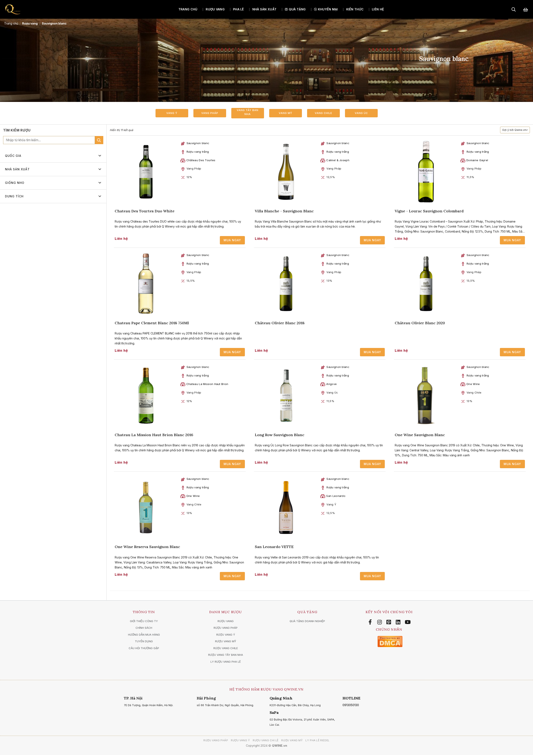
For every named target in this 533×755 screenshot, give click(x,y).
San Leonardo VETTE (274, 546)
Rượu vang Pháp (215, 740)
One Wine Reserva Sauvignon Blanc (147, 546)
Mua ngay (232, 240)
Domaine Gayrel (477, 160)
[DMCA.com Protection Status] (389, 641)
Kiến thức (355, 9)
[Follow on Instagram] (380, 622)
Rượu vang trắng (198, 151)
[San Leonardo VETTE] (286, 507)
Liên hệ (378, 9)
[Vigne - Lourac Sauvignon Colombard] (426, 172)
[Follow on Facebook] (371, 622)
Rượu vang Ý (240, 740)
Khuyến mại (327, 9)
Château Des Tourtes (200, 160)
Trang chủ (188, 9)
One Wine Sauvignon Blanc (420, 434)
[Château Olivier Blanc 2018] (286, 283)
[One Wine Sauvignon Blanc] (426, 395)
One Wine (473, 384)
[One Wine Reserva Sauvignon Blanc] (146, 507)
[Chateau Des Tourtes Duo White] (146, 172)
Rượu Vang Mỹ (292, 740)
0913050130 (350, 705)
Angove (331, 384)
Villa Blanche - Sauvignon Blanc (284, 211)
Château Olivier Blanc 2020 (420, 323)
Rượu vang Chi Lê (266, 740)
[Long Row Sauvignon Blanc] (286, 395)
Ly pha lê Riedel (317, 740)
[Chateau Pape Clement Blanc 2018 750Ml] (146, 283)
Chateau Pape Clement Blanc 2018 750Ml (152, 323)
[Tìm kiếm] (514, 9)
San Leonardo (335, 496)
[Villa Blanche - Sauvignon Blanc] (286, 172)
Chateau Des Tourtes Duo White (144, 211)
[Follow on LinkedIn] (398, 622)
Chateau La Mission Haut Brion (207, 384)
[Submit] (99, 140)
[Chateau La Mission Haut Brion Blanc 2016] (146, 395)
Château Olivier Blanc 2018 (280, 323)
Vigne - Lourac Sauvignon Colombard (429, 211)
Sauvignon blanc (198, 143)
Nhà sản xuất (264, 9)
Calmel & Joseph (337, 160)
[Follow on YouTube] (408, 622)
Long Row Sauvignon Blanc (279, 434)
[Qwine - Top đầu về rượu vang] (28, 9)
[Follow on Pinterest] (389, 622)
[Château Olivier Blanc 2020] (426, 283)
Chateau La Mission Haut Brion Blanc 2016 (154, 434)
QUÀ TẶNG (297, 9)
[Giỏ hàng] (525, 9)
